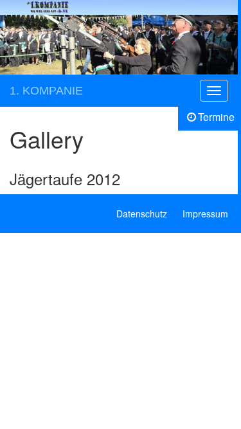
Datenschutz (141, 213)
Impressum (205, 213)
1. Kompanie (46, 90)
